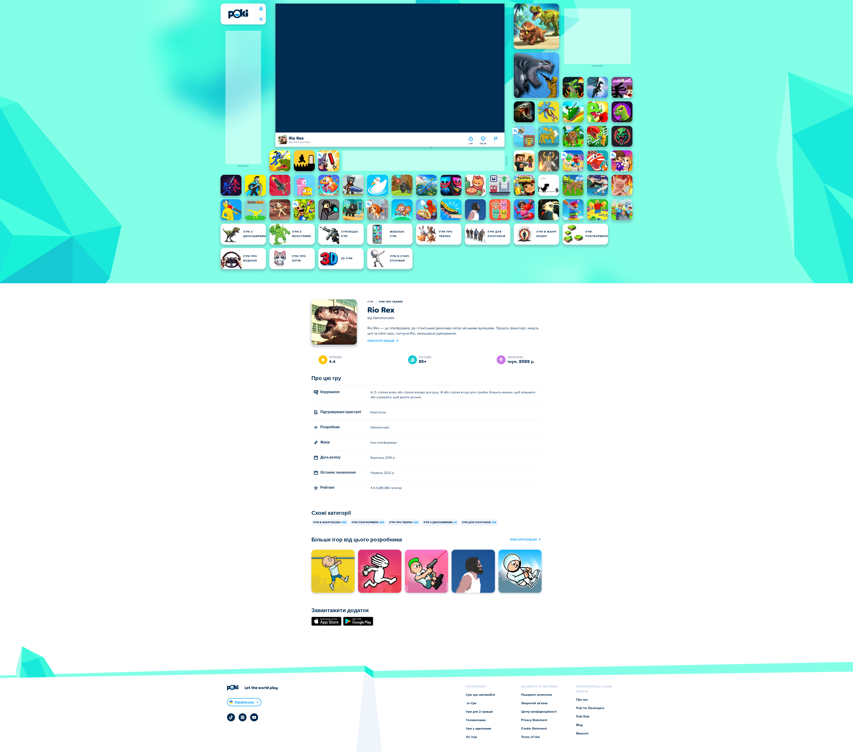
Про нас (582, 699)
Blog (579, 725)
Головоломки (476, 720)
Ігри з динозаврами (440, 522)
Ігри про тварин (391, 302)
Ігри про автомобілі (480, 694)
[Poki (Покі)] (238, 13)
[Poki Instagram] (243, 717)
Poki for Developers (590, 708)
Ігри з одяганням (478, 728)
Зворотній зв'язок (534, 703)
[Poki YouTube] (254, 717)
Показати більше (381, 340)
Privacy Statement (534, 720)
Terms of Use (530, 737)
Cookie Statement (534, 728)
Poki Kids (583, 716)
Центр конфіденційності (539, 711)
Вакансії (582, 733)
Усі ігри (471, 737)
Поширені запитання (536, 694)
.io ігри (471, 703)
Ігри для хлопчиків (479, 522)
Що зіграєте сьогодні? (261, 19)
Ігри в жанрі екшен (329, 522)
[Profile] (261, 9)
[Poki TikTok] (231, 717)
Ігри (370, 302)
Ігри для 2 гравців (479, 711)
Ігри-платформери (368, 522)
